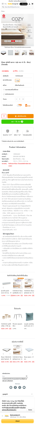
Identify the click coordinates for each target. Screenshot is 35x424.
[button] (6, 287)
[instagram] (19, 387)
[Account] (29, 4)
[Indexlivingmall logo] (14, 4)
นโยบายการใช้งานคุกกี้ (12, 407)
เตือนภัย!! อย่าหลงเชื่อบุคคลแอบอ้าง (14, 408)
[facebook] (15, 387)
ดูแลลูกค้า (5, 394)
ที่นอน (3, 11)
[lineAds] (10, 387)
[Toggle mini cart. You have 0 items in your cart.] (32, 4)
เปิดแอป (17, 421)
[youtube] (24, 387)
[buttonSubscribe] (26, 376)
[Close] (2, 416)
